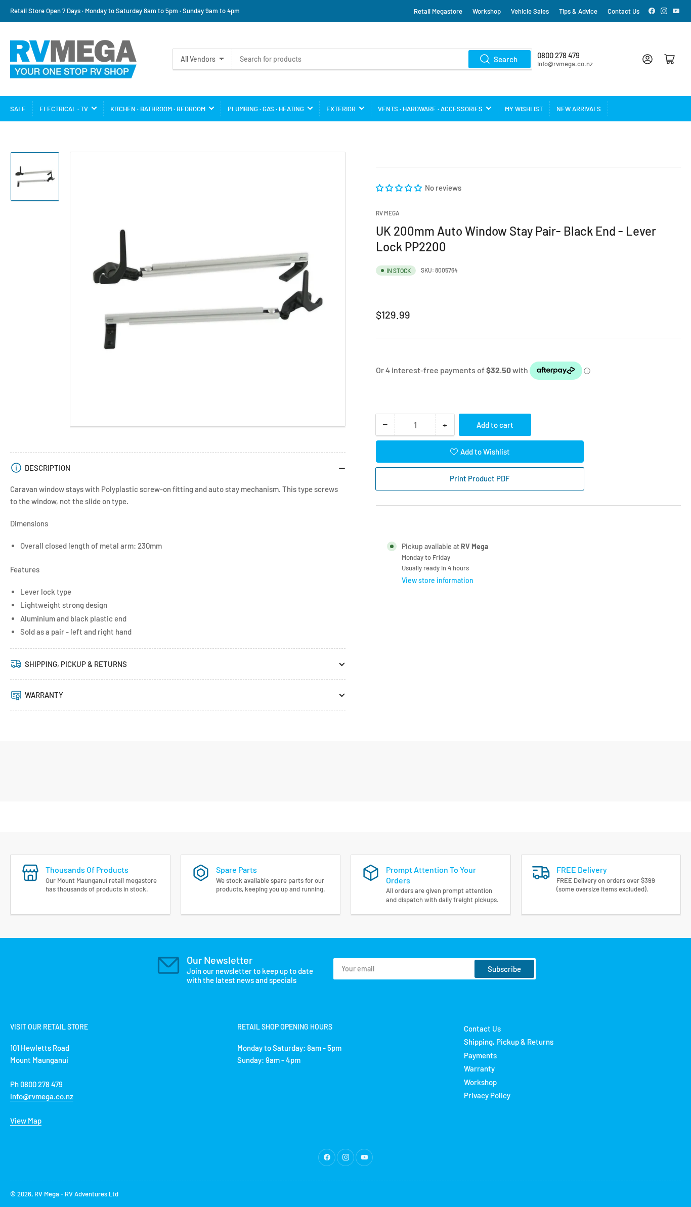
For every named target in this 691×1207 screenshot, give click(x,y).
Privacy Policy (487, 1095)
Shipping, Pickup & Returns (508, 1041)
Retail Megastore (438, 11)
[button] (399, 187)
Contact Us (623, 11)
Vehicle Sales (530, 11)
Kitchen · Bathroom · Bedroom (157, 109)
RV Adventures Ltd (91, 1194)
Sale (18, 109)
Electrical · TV (63, 109)
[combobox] (382, 59)
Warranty (479, 1068)
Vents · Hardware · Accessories (430, 109)
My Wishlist (524, 109)
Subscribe (504, 968)
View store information (437, 579)
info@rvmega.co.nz (41, 1096)
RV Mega (46, 1194)
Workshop (486, 11)
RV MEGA (388, 212)
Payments (480, 1055)
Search (505, 59)
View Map (25, 1120)
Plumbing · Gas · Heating (266, 109)
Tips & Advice (578, 11)
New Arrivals (578, 109)
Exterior (341, 109)
